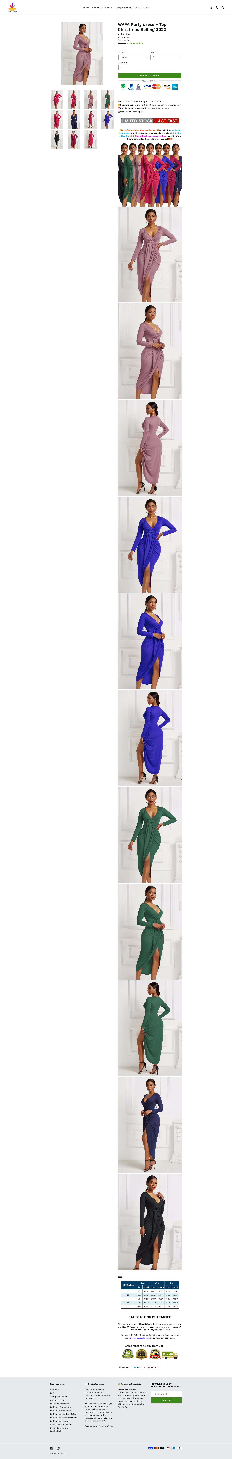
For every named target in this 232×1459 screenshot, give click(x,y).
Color (121, 52)
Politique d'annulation (60, 1410)
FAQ (52, 1393)
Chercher (54, 1389)
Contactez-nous (57, 1400)
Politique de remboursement (63, 1417)
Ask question (124, 40)
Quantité (122, 62)
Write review (124, 37)
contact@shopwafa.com (102, 1426)
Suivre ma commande (60, 1403)
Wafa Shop (61, 1453)
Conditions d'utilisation (61, 1424)
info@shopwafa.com (140, 1338)
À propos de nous (58, 1396)
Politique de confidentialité (63, 1414)
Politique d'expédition (60, 1407)
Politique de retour (59, 1421)
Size (152, 52)
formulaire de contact (98, 1395)
